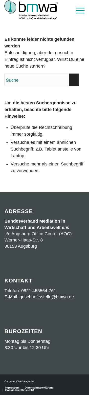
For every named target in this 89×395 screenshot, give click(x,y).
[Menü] (78, 10)
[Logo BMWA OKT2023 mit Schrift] (36, 10)
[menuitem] (78, 10)
